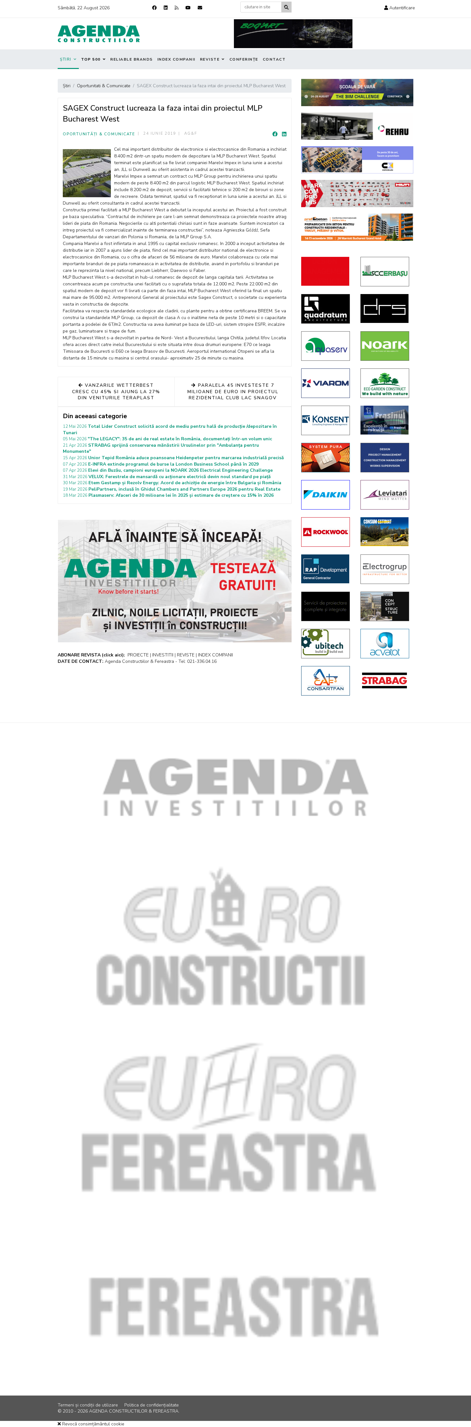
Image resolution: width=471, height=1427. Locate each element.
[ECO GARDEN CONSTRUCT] (385, 383)
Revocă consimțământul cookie (92, 1424)
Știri (65, 59)
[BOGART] (293, 33)
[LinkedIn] (284, 134)
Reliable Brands (131, 59)
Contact (274, 59)
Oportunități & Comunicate (99, 134)
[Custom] (176, 8)
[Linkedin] (166, 8)
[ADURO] (326, 271)
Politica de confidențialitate (151, 1405)
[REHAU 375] (357, 126)
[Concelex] (357, 159)
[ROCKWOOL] (326, 532)
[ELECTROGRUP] (385, 569)
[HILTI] (357, 193)
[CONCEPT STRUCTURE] (385, 606)
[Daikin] (326, 495)
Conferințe (243, 59)
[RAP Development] (326, 568)
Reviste (210, 59)
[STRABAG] (385, 680)
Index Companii (176, 59)
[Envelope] (200, 8)
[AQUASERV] (326, 346)
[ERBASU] (385, 271)
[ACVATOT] (385, 643)
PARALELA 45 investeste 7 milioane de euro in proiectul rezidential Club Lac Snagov (232, 391)
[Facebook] (154, 8)
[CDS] (326, 606)
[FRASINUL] (385, 420)
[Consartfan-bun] (326, 681)
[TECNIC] (385, 457)
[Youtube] (188, 8)
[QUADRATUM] (326, 309)
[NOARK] (385, 346)
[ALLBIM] (357, 92)
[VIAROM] (326, 383)
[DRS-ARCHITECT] (385, 308)
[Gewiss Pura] (326, 457)
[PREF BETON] (357, 227)
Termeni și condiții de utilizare (88, 1405)
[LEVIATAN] (385, 495)
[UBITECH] (326, 643)
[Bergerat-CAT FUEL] (385, 531)
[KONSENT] (326, 420)
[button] (399, 8)
